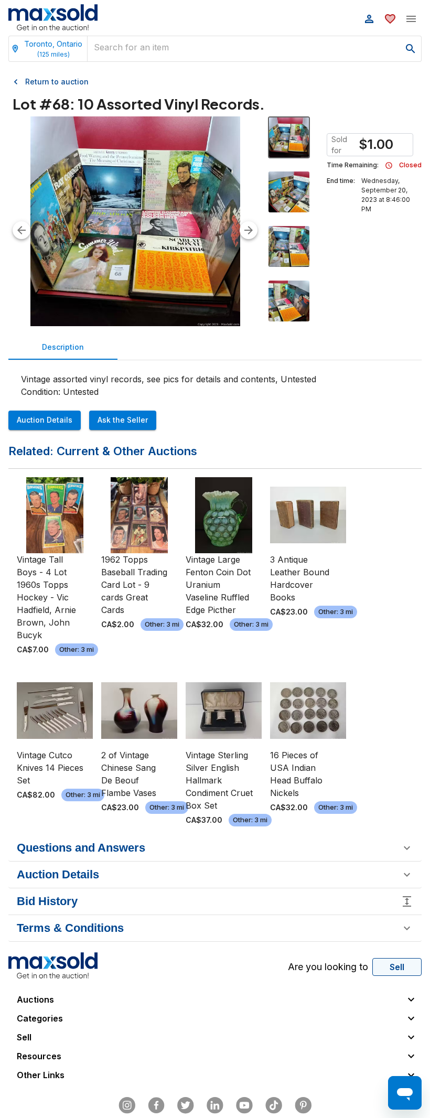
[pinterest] (303, 1105)
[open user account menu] (369, 19)
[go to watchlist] (390, 19)
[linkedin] (215, 1105)
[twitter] (185, 1105)
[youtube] (244, 1105)
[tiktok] (273, 1105)
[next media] (248, 230)
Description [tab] (63, 346)
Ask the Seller (123, 419)
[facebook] (156, 1105)
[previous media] (21, 230)
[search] (410, 48)
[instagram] (126, 1105)
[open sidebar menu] (411, 19)
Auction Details (44, 419)
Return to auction (57, 81)
